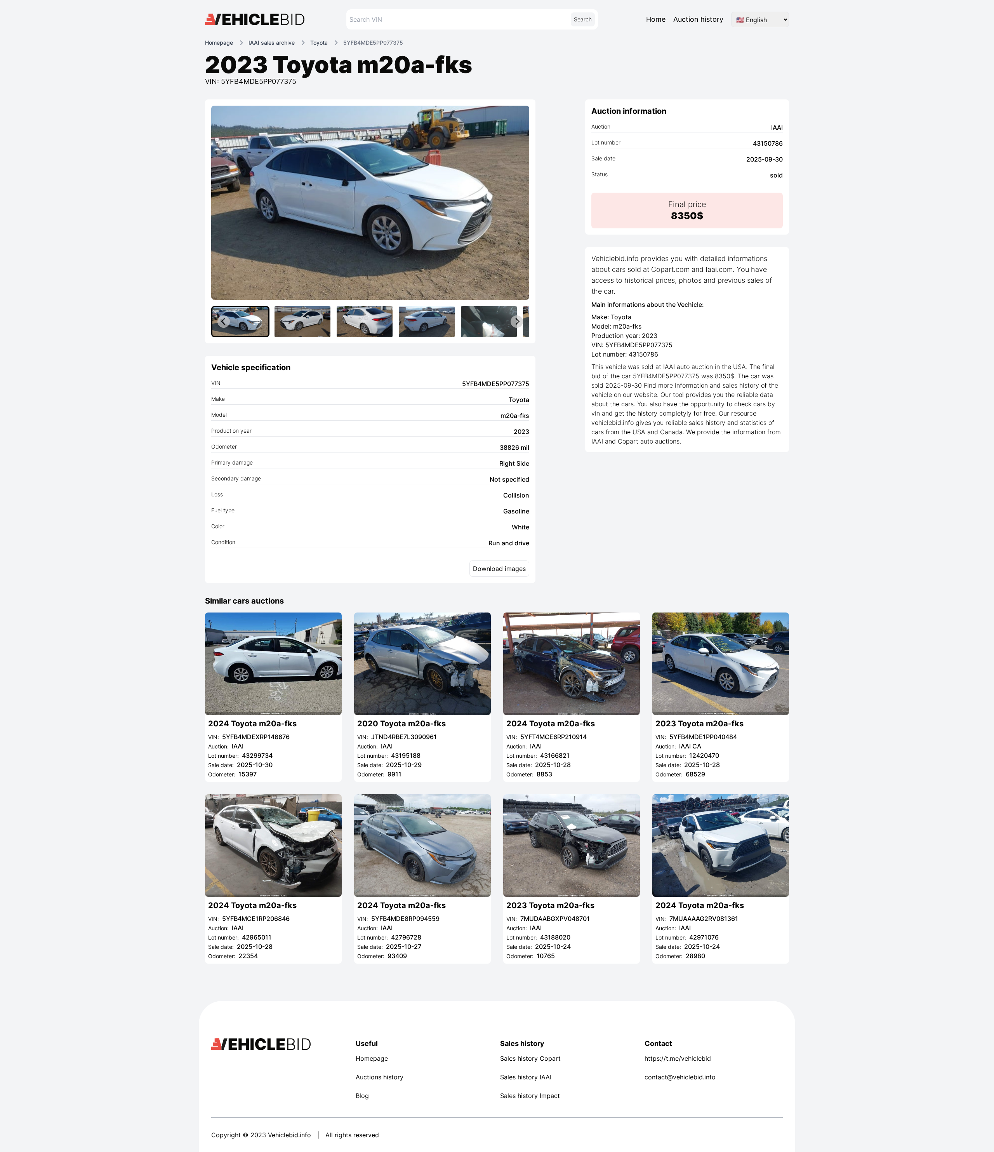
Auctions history (379, 1077)
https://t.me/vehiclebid (678, 1058)
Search (583, 19)
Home (656, 19)
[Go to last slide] (223, 321)
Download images (499, 569)
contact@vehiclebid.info (680, 1077)
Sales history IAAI (525, 1077)
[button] (240, 321)
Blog (362, 1096)
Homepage (219, 42)
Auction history (698, 19)
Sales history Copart (530, 1058)
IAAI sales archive (271, 42)
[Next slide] (517, 321)
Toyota (319, 42)
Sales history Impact (530, 1096)
